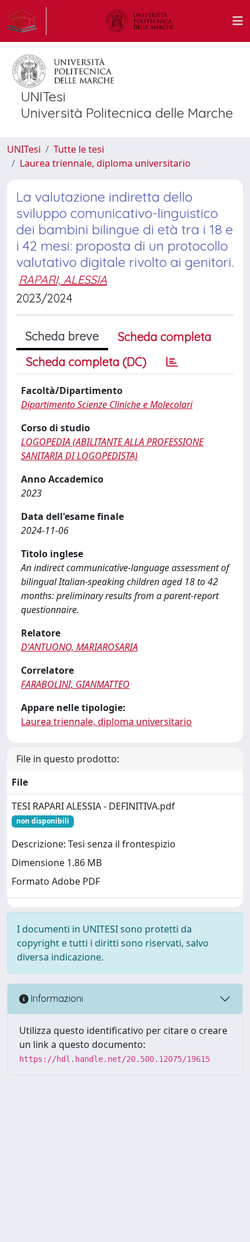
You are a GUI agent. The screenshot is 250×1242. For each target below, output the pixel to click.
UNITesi (24, 149)
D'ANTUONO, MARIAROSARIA (79, 647)
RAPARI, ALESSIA (63, 279)
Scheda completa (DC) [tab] (86, 361)
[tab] (172, 362)
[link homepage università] (139, 21)
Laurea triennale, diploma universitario (105, 163)
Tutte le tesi (78, 149)
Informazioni (55, 998)
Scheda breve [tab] (62, 336)
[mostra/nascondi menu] (238, 21)
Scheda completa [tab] (165, 336)
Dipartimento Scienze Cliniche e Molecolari (106, 404)
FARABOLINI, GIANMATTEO (75, 684)
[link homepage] (27, 21)
